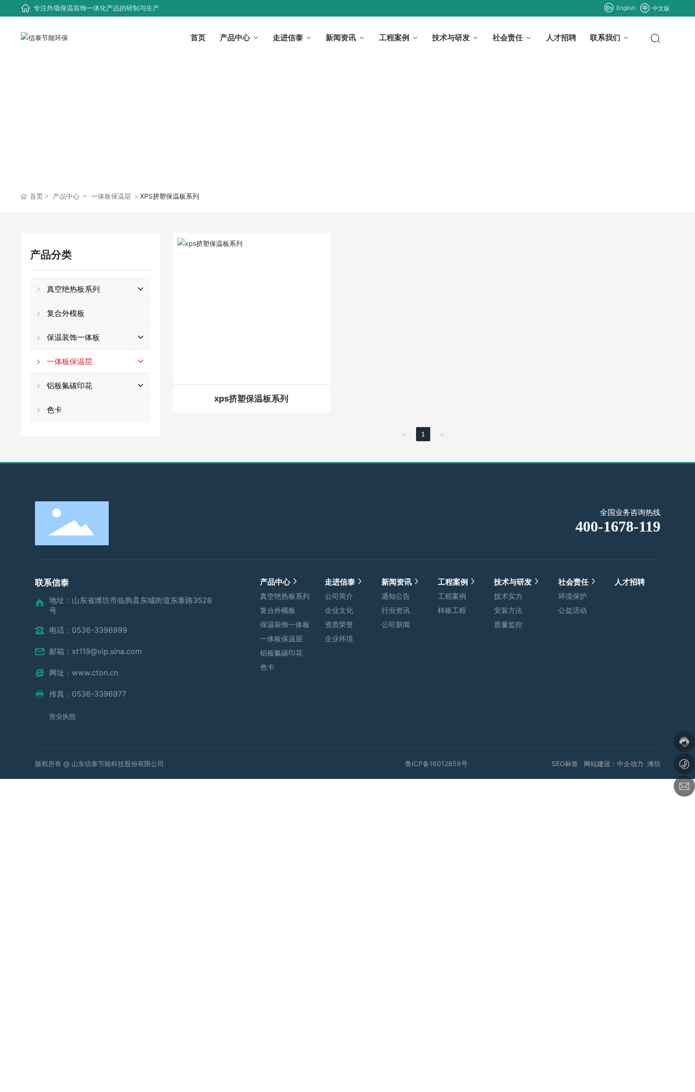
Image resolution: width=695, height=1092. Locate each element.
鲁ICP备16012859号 (436, 764)
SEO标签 (566, 764)
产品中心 (66, 196)
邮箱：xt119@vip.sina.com (95, 651)
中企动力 (630, 764)
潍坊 (653, 764)
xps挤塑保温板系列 (251, 398)
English (625, 7)
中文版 (660, 8)
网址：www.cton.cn (83, 672)
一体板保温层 (111, 196)
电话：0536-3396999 (88, 630)
